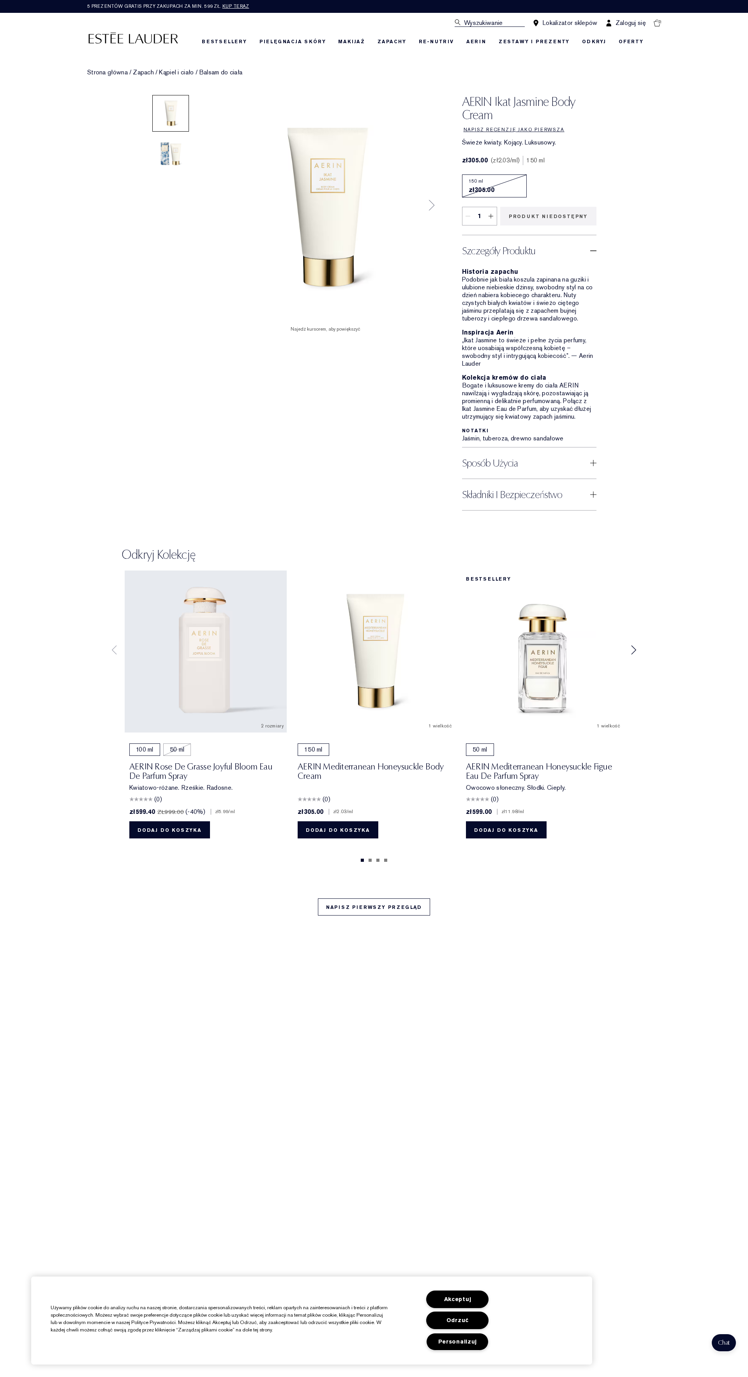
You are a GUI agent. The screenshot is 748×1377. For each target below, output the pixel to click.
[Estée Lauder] (133, 38)
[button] (723, 1343)
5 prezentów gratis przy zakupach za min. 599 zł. (168, 6)
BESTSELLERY (224, 42)
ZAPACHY (392, 42)
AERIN (476, 42)
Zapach (143, 72)
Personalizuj (457, 1341)
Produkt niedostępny (548, 216)
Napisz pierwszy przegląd (374, 907)
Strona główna (107, 72)
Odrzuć (457, 1320)
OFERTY (631, 42)
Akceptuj (457, 1299)
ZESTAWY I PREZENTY (534, 42)
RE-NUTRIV (436, 42)
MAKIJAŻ (351, 42)
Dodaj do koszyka (170, 830)
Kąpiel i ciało (176, 72)
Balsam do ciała (221, 72)
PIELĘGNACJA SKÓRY (292, 42)
